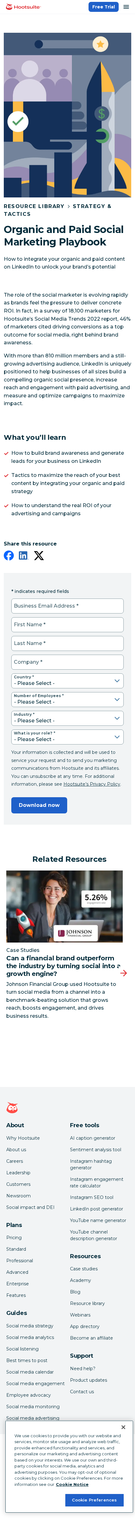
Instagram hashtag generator (91, 1164)
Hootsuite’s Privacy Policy (91, 784)
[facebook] (9, 556)
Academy (80, 1280)
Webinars (80, 1315)
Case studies (84, 1269)
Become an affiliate (91, 1338)
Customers (18, 1184)
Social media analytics (30, 1337)
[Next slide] (124, 973)
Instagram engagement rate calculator (96, 1182)
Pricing (14, 1237)
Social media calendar (30, 1372)
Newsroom (18, 1196)
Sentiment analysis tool (95, 1149)
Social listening (22, 1349)
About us (16, 1149)
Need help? (82, 1368)
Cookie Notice (72, 1484)
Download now (39, 805)
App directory (85, 1326)
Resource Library (34, 206)
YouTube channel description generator (93, 1235)
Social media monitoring (33, 1406)
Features (16, 1295)
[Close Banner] (123, 1427)
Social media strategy (29, 1326)
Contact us (82, 1391)
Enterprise (17, 1284)
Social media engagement (35, 1383)
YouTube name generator (98, 1220)
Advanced (17, 1272)
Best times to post (26, 1360)
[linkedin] (24, 556)
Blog (75, 1292)
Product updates (88, 1380)
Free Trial (103, 6)
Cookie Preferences (94, 1499)
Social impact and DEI (30, 1207)
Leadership (18, 1173)
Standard (16, 1249)
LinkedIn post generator (96, 1209)
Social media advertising (32, 1418)
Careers (14, 1161)
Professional (19, 1260)
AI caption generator (92, 1138)
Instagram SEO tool (91, 1197)
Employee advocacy (28, 1395)
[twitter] (39, 556)
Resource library (87, 1303)
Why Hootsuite (23, 1138)
